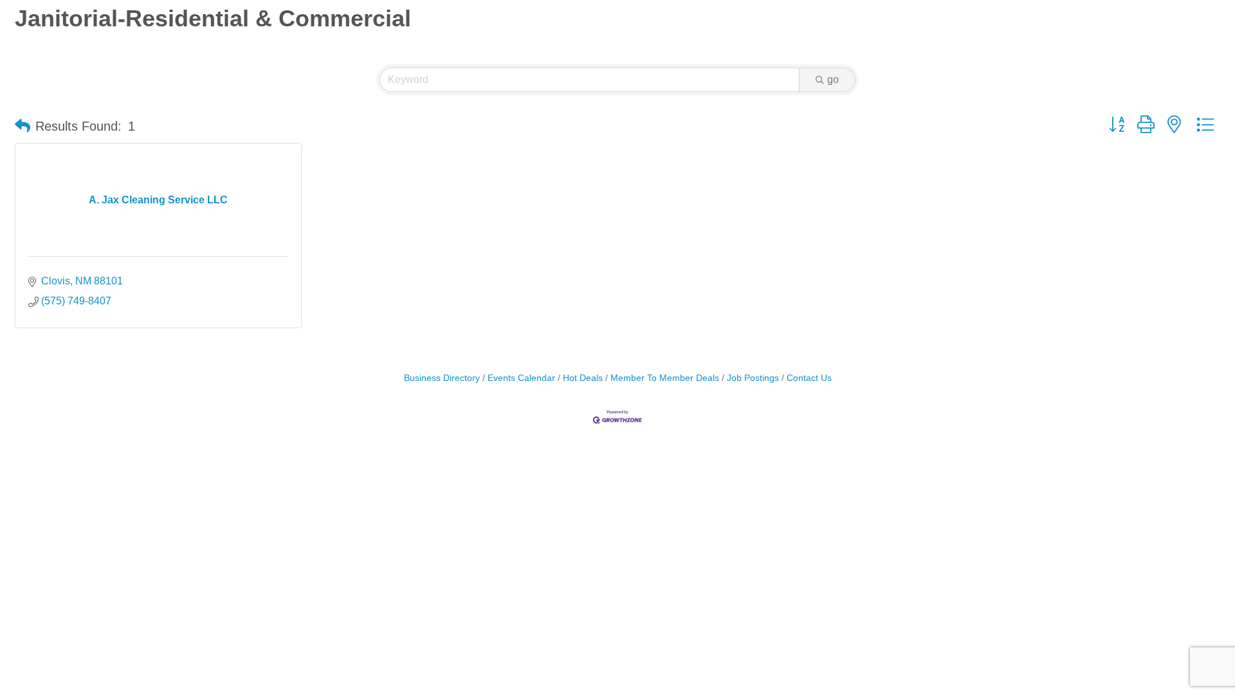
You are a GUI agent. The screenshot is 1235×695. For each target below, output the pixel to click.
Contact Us (809, 378)
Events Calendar (521, 378)
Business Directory (442, 378)
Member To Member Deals (664, 378)
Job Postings (753, 378)
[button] (22, 126)
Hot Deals (583, 378)
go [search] (833, 79)
